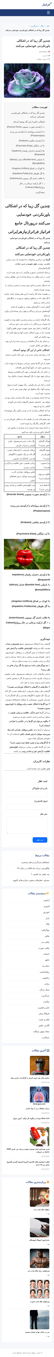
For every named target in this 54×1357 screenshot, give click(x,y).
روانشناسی (44, 972)
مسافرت (45, 1037)
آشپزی (46, 906)
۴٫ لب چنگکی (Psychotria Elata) (30, 146)
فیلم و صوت (44, 1019)
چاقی (47, 936)
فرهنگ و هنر (44, 1013)
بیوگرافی (45, 930)
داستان (46, 954)
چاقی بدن (45, 942)
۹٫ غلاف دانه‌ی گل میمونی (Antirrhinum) (27, 178)
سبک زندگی (44, 990)
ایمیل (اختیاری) (40, 801)
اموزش (46, 912)
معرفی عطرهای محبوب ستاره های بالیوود (31, 880)
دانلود (47, 960)
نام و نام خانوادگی (39, 788)
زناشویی (45, 978)
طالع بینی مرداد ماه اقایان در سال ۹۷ (33, 868)
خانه (48, 26)
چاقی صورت (43, 948)
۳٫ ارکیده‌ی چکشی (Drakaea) (32, 141)
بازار (47, 918)
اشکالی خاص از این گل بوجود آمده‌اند (29, 122)
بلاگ (42, 26)
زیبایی (46, 984)
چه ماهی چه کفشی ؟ (40, 874)
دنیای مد (45, 966)
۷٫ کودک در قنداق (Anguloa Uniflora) (28, 168)
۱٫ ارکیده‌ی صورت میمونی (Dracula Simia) (26, 127)
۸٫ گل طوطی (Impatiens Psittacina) (28, 173)
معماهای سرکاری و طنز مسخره (35, 862)
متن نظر (43, 814)
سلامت (46, 1002)
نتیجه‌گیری (40, 192)
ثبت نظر (40, 840)
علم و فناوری (43, 1008)
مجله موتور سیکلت (41, 1031)
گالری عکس (44, 1025)
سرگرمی (34, 26)
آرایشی (46, 900)
